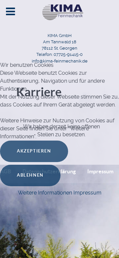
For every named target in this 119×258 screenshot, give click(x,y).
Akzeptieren (34, 151)
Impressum (87, 193)
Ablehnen (30, 175)
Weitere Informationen (45, 193)
